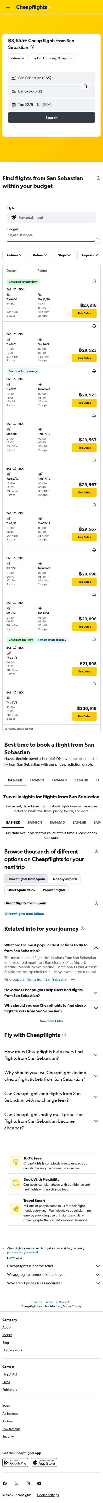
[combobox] (56, 217)
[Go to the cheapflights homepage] (34, 7)
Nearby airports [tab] (65, 879)
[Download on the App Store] (44, 1462)
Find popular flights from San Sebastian (36, 979)
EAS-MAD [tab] (59, 780)
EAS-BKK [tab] (15, 780)
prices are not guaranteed (22, 1252)
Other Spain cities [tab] (21, 890)
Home (35, 1302)
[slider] (97, 241)
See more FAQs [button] (51, 1021)
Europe (49, 1302)
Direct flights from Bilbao (24, 914)
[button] (8, 7)
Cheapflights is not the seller (30, 1266)
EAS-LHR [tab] (81, 780)
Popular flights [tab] (54, 890)
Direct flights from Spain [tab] (26, 879)
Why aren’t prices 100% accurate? (34, 1283)
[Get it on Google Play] (15, 1462)
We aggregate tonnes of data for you (36, 1274)
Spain (62, 1302)
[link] (16, 1483)
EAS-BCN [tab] (37, 780)
